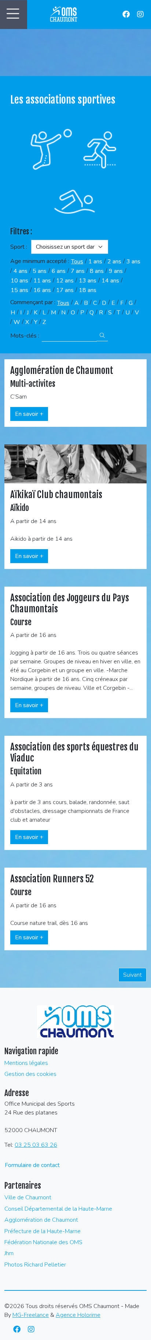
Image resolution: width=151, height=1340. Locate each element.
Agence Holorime (78, 1315)
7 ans (78, 271)
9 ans (116, 271)
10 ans (19, 281)
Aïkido (19, 508)
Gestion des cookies (30, 1074)
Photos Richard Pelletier (35, 1265)
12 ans (65, 281)
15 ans (19, 290)
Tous (77, 261)
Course (21, 622)
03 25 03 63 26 (36, 1145)
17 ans (65, 290)
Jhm (9, 1253)
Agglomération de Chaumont (41, 1220)
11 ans (42, 281)
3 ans (133, 261)
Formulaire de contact (32, 1165)
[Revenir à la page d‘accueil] (64, 14)
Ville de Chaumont (27, 1197)
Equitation (25, 771)
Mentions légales (26, 1063)
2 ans (114, 261)
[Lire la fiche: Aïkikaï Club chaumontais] (75, 464)
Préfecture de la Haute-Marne (42, 1231)
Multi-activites (32, 384)
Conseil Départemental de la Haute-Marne (58, 1209)
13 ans (87, 281)
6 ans (59, 271)
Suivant (132, 975)
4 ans (20, 271)
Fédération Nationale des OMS (43, 1242)
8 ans (97, 271)
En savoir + (29, 414)
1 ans (95, 261)
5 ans (40, 271)
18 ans (87, 290)
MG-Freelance (30, 1315)
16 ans (42, 290)
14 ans (110, 281)
